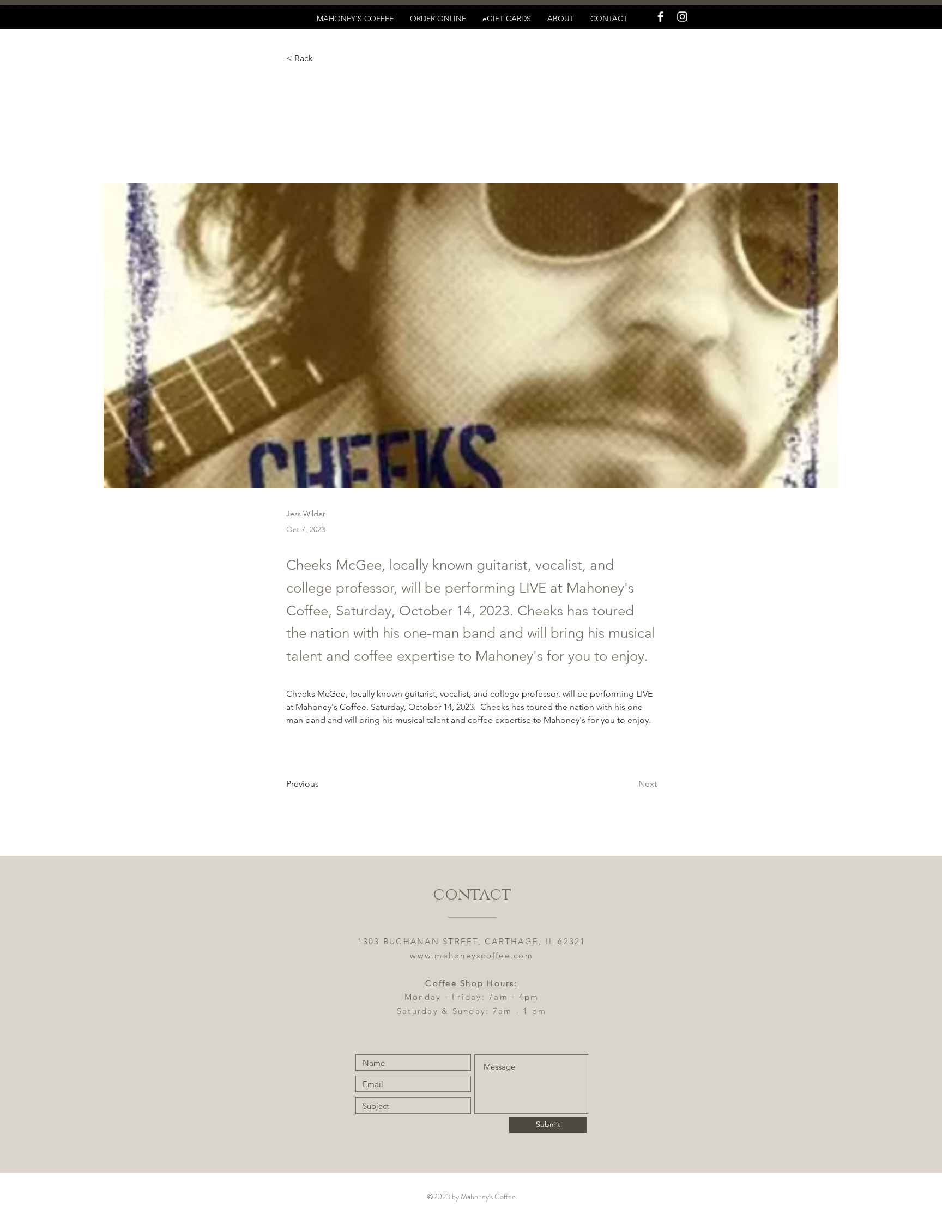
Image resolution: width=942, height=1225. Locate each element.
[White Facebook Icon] (660, 16)
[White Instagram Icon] (682, 16)
